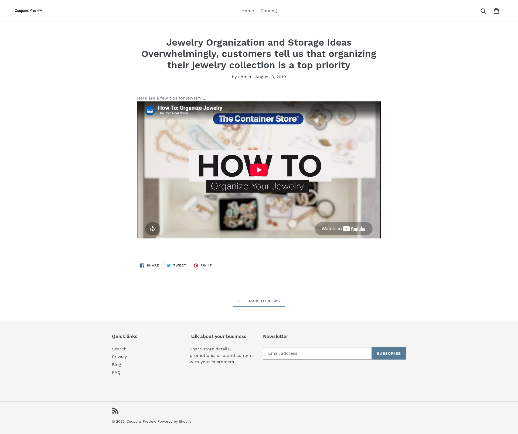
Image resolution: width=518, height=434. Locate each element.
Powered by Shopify (175, 421)
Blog (116, 364)
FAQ (116, 372)
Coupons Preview (141, 421)
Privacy (119, 356)
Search (119, 348)
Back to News (263, 301)
